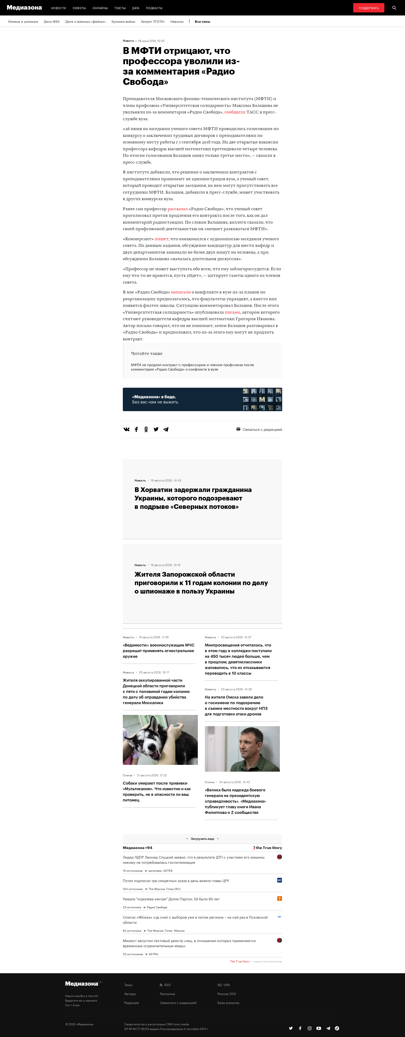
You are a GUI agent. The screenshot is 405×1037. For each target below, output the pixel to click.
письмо (232, 313)
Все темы (202, 21)
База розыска (228, 1002)
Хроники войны (123, 21)
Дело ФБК (52, 21)
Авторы (130, 993)
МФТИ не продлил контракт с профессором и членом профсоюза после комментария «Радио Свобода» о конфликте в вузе (192, 367)
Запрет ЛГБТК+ (153, 21)
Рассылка (167, 993)
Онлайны (100, 7)
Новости (58, 7)
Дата (135, 7)
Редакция (131, 1002)
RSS (166, 984)
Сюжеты (79, 7)
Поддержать (369, 7)
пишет (162, 239)
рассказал (178, 209)
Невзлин (177, 21)
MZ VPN (224, 984)
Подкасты (154, 7)
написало (181, 292)
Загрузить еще (202, 839)
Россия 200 (227, 993)
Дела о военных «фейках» (85, 21)
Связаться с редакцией (262, 429)
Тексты (120, 7)
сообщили (234, 112)
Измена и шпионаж (23, 21)
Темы (128, 984)
